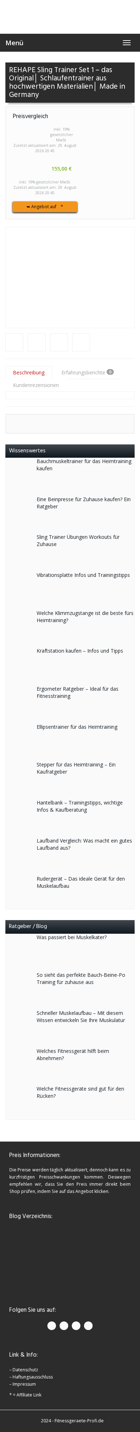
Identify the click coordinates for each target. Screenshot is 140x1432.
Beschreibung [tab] (29, 372)
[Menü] (70, 16)
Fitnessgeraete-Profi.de (79, 1421)
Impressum (24, 1384)
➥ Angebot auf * (45, 207)
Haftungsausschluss (33, 1377)
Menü (14, 42)
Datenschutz (25, 1370)
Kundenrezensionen (36, 385)
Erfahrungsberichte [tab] (86, 372)
